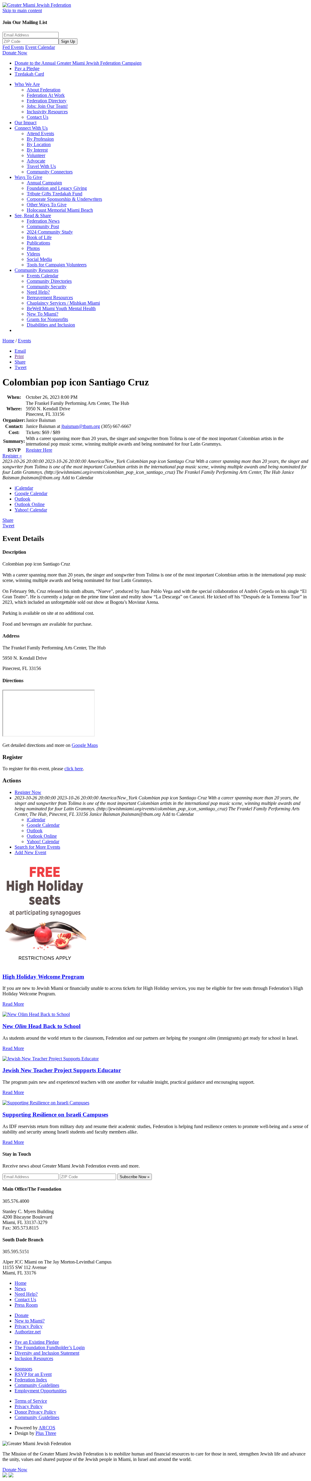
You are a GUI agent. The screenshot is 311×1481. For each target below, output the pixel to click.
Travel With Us (41, 166)
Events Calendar (42, 275)
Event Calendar (40, 47)
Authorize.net (28, 1331)
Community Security (47, 286)
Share (20, 361)
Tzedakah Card (29, 74)
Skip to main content (22, 10)
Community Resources (36, 270)
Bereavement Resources (50, 297)
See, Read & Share (33, 215)
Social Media (39, 259)
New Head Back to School (41, 1026)
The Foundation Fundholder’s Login (50, 1347)
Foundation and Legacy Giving (57, 188)
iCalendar (24, 488)
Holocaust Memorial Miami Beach (60, 210)
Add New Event (30, 852)
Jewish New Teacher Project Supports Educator (61, 1070)
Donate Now (14, 52)
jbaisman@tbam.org (80, 426)
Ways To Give (28, 177)
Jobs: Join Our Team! (47, 106)
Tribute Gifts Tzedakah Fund (54, 193)
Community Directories (49, 281)
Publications (38, 242)
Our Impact (25, 122)
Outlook (22, 498)
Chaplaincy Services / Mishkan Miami (63, 303)
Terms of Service (31, 1401)
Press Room (26, 1305)
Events (24, 340)
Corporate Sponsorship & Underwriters (64, 199)
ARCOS (47, 1427)
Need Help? (38, 292)
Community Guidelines (37, 1385)
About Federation (43, 89)
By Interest (37, 149)
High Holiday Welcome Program (43, 976)
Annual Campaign (44, 182)
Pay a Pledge (27, 68)
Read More (13, 1004)
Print (19, 356)
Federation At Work (46, 95)
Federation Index (31, 1379)
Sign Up (68, 41)
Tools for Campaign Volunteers (57, 264)
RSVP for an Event (33, 1374)
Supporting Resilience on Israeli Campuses (55, 1114)
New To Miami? (42, 313)
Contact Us (37, 117)
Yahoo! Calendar (31, 509)
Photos (33, 248)
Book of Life (39, 237)
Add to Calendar (77, 477)
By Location (39, 144)
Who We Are (27, 84)
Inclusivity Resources (47, 111)
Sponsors (23, 1368)
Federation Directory (47, 100)
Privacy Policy (29, 1326)
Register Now (28, 792)
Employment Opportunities (41, 1390)
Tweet (20, 367)
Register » (12, 455)
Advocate (36, 160)
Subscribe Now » (134, 1177)
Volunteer (36, 155)
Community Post (43, 226)
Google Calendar (31, 493)
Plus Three (46, 1433)
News (20, 1288)
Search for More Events (37, 847)
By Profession (40, 139)
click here (73, 768)
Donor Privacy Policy (35, 1411)
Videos (33, 253)
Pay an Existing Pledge (37, 1342)
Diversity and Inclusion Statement (47, 1353)
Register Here (39, 450)
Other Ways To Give (47, 204)
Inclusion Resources (34, 1358)
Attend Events (40, 133)
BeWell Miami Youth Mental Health (61, 308)
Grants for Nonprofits (47, 319)
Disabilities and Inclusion (51, 324)
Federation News (43, 221)
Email (20, 351)
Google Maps (85, 745)
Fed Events (13, 47)
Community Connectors (50, 171)
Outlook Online (30, 504)
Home (8, 340)
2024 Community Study (50, 231)
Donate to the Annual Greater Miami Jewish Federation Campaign (78, 63)
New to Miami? (30, 1320)
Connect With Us (31, 128)
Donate (22, 1315)
